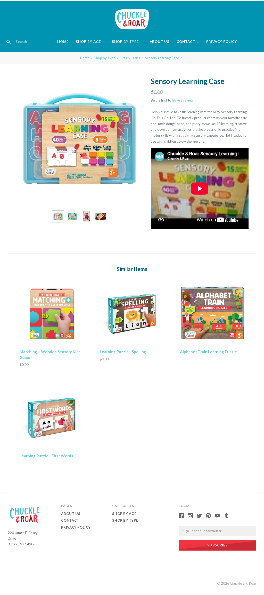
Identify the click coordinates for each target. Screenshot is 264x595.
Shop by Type (125, 42)
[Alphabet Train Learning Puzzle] (212, 313)
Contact (186, 42)
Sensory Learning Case (162, 58)
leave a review (182, 100)
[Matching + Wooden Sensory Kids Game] (52, 313)
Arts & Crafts (130, 58)
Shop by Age (88, 42)
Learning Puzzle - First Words (46, 455)
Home (63, 42)
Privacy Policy (221, 42)
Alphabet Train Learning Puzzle (208, 351)
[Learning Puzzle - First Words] (52, 417)
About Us (160, 42)
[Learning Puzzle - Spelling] (132, 313)
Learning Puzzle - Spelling (123, 351)
